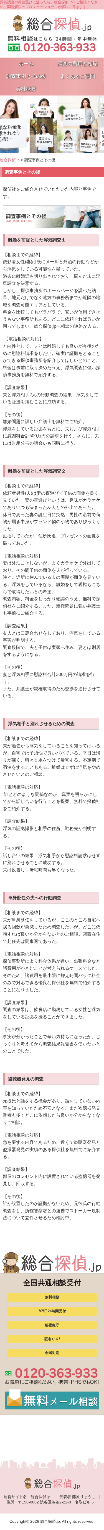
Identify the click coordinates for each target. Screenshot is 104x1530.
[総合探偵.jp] (52, 28)
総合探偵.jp (10, 160)
